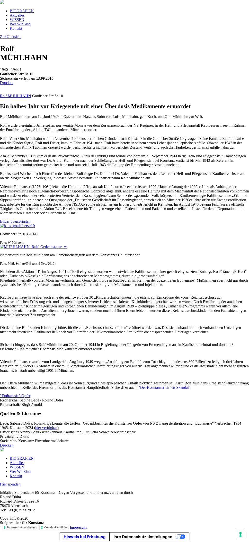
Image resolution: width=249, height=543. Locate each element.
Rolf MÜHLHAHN (15, 96)
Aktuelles (17, 15)
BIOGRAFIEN (22, 11)
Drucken (6, 83)
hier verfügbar (46, 428)
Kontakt (16, 28)
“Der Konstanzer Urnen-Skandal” (164, 387)
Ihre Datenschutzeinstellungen (143, 536)
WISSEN (17, 20)
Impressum (78, 527)
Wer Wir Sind (20, 24)
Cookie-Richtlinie (55, 527)
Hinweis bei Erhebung (85, 536)
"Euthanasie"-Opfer (15, 396)
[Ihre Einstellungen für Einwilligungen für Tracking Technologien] (240, 534)
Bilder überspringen (15, 221)
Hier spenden (10, 484)
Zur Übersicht (10, 37)
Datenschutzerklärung (21, 527)
